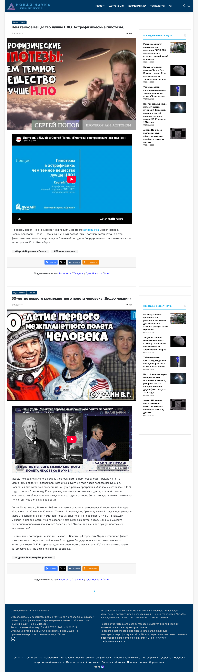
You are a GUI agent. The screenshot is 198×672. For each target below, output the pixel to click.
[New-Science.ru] (29, 6)
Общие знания (104, 657)
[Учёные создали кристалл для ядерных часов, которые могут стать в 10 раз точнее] (178, 90)
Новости (100, 6)
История (120, 662)
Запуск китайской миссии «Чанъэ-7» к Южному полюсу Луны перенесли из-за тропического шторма (154, 73)
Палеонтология (75, 662)
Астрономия (116, 6)
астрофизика (91, 229)
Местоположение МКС (127, 657)
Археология (93, 662)
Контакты (17, 657)
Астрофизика (150, 657)
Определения (156, 662)
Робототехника (85, 657)
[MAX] (102, 667)
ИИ (170, 6)
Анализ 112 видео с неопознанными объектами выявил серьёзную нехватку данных (153, 136)
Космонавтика (137, 6)
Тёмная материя (65, 251)
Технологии (157, 6)
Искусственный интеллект (49, 662)
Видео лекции (19, 22)
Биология (107, 662)
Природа (132, 662)
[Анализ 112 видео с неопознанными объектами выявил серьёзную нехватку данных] (178, 133)
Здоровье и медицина (173, 657)
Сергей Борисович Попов (31, 251)
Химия (143, 662)
